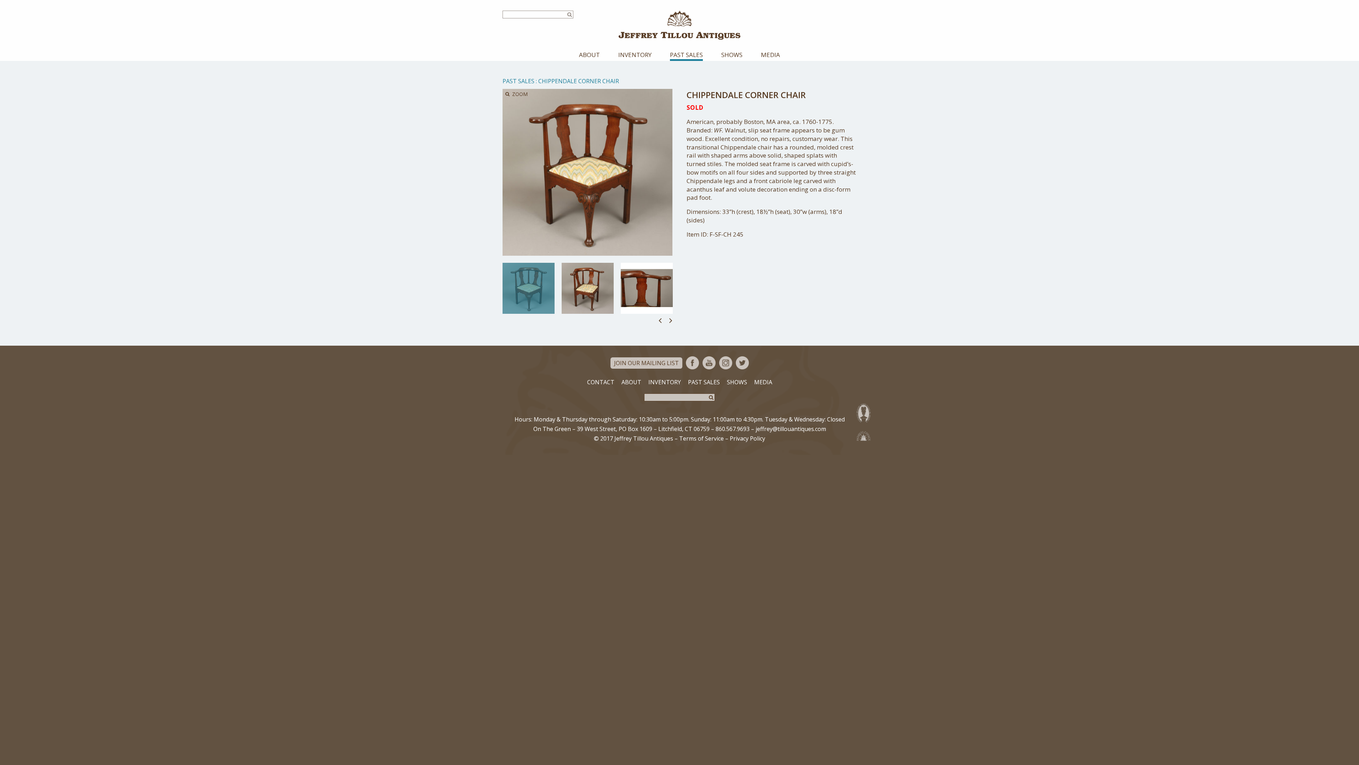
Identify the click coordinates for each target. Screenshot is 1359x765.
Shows (731, 55)
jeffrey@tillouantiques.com (791, 429)
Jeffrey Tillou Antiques (679, 25)
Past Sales (686, 55)
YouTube (709, 362)
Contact (600, 382)
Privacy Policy (747, 438)
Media (770, 55)
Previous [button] (660, 320)
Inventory (635, 55)
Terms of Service (701, 438)
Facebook (692, 362)
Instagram (725, 362)
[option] (529, 288)
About (589, 55)
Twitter (742, 362)
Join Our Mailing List (646, 363)
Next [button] (670, 320)
